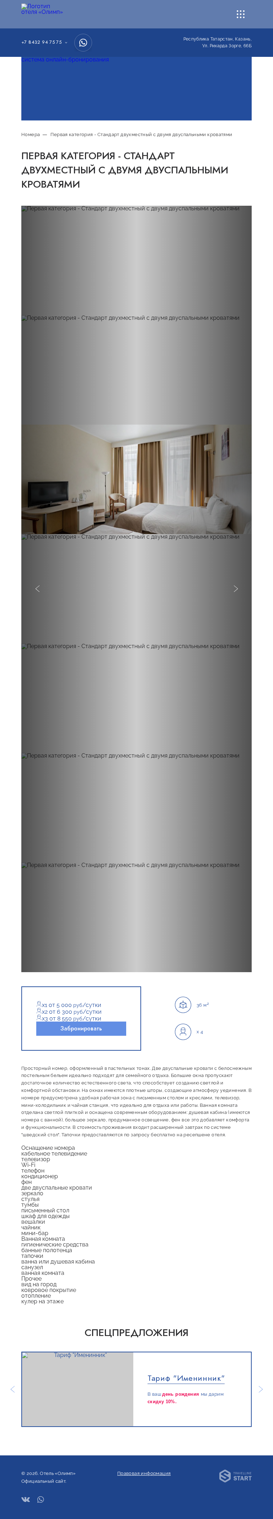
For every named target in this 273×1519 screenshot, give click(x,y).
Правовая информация (144, 1473)
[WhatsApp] (83, 43)
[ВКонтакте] (25, 1500)
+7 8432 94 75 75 (41, 42)
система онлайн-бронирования (65, 59)
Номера (30, 134)
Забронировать (81, 1029)
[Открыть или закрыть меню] (241, 14)
